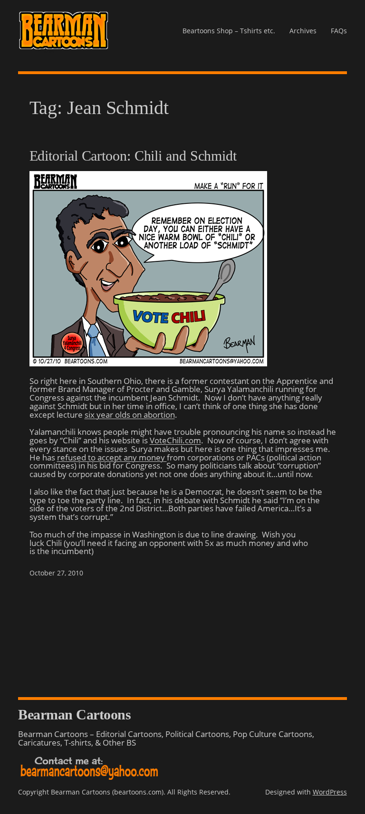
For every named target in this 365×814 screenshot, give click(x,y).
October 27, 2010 (56, 572)
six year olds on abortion (130, 414)
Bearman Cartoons (74, 714)
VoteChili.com (175, 440)
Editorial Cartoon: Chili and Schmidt (133, 156)
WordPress (330, 791)
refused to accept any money (112, 457)
